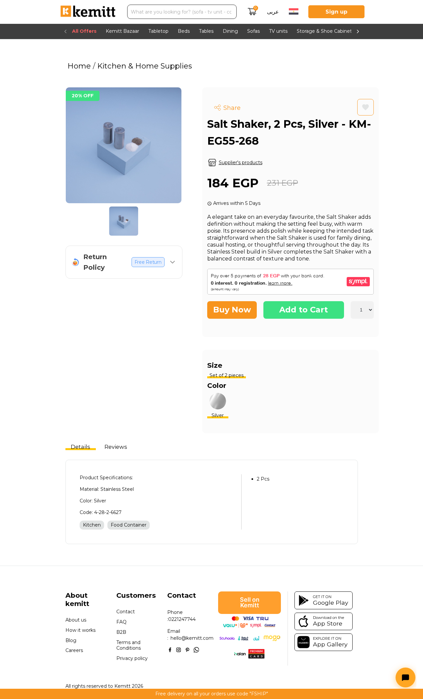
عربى (273, 12)
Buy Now (232, 309)
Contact (125, 612)
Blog (70, 640)
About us (75, 620)
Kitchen (92, 525)
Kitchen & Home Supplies (143, 65)
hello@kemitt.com (192, 638)
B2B (121, 632)
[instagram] (178, 649)
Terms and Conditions (128, 645)
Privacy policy (132, 658)
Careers (74, 650)
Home (80, 65)
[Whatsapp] (196, 649)
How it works (80, 630)
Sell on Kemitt (249, 602)
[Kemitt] (88, 12)
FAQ (121, 622)
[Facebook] (170, 649)
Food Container (128, 525)
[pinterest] (187, 649)
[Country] (293, 12)
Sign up (336, 12)
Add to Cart (303, 309)
